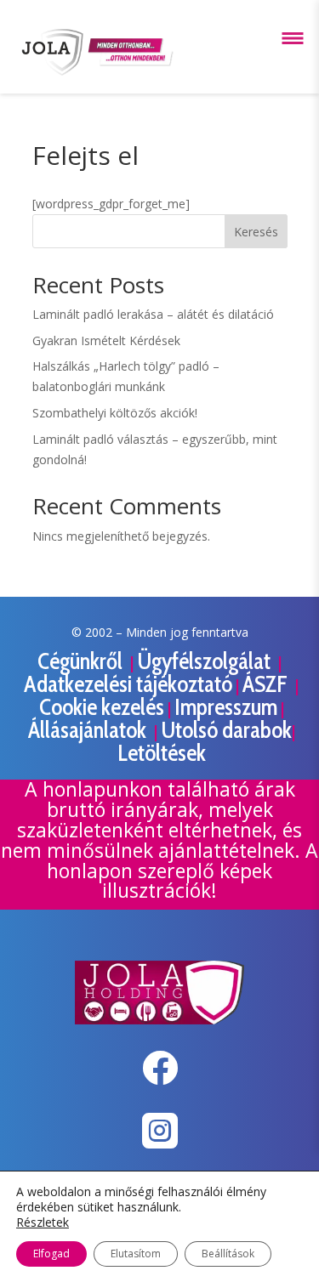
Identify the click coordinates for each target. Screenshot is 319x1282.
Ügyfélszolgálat (206, 661)
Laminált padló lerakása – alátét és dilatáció (153, 314)
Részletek (42, 1222)
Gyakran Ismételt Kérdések (106, 340)
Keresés (256, 232)
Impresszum (225, 707)
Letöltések (161, 753)
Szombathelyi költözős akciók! (114, 413)
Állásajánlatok (89, 730)
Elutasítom (136, 1253)
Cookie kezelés (101, 707)
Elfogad (51, 1253)
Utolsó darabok (226, 730)
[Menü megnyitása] (292, 38)
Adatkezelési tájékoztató (128, 684)
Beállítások (228, 1253)
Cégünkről (82, 661)
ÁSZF (267, 684)
